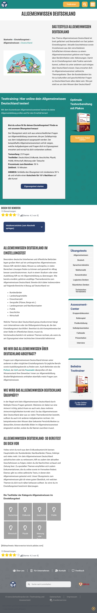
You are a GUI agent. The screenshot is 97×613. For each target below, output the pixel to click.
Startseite (8, 39)
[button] (93, 4)
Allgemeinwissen (11, 43)
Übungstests (79, 250)
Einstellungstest (21, 39)
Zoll (16, 370)
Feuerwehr (30, 370)
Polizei (7, 370)
